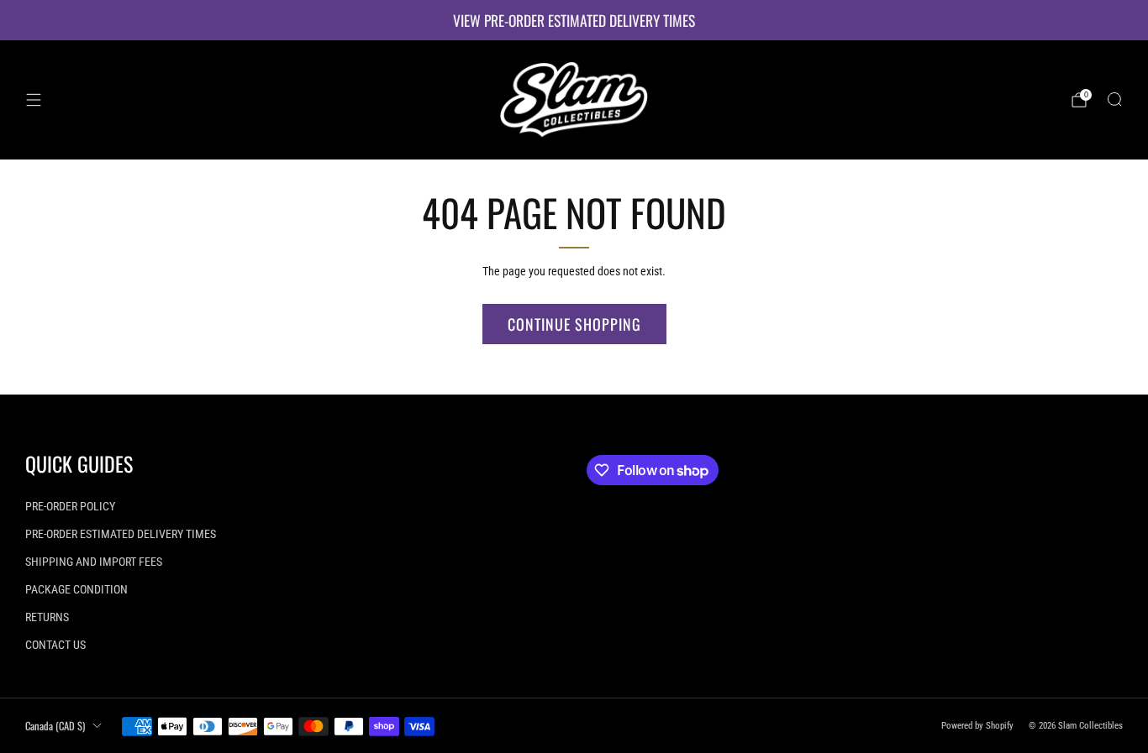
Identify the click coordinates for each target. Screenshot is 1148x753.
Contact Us (55, 644)
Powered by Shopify (977, 725)
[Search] (1114, 99)
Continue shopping (574, 324)
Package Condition (76, 589)
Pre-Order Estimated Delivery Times (120, 534)
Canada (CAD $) (55, 726)
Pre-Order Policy (70, 506)
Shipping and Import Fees (93, 561)
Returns (47, 617)
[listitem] (574, 20)
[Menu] (33, 100)
